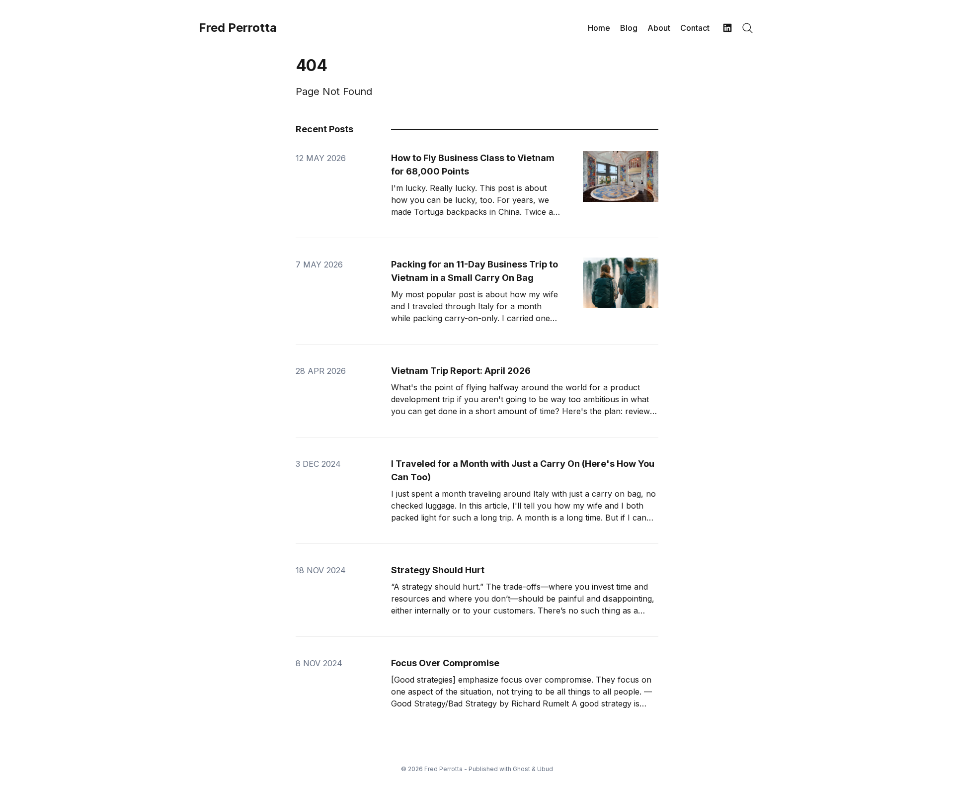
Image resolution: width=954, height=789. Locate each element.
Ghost (521, 769)
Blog (628, 28)
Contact (695, 28)
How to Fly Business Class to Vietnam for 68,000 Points (473, 164)
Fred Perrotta (238, 28)
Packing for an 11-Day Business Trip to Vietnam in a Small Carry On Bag (474, 271)
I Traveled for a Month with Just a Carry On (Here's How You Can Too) (522, 470)
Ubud (545, 769)
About (658, 28)
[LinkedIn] (727, 28)
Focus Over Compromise (445, 663)
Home (599, 28)
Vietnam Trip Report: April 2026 (461, 370)
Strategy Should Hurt (437, 570)
